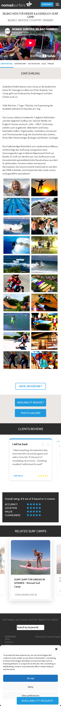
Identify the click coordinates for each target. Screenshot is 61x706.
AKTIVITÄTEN (34, 63)
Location (11, 507)
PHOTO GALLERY (30, 412)
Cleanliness (12, 515)
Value (8, 511)
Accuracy (11, 504)
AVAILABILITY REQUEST (30, 402)
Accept (30, 678)
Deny (30, 687)
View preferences (30, 695)
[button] (56, 649)
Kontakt (47, 4)
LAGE (43, 63)
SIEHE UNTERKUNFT (30, 386)
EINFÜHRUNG (7, 63)
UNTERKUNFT (20, 63)
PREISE (51, 63)
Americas (9, 642)
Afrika (7, 639)
